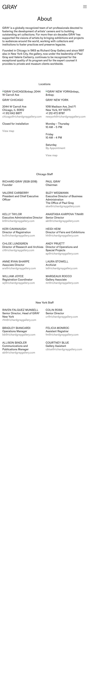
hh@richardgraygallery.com (62, 235)
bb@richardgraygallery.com (18, 335)
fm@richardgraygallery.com (62, 335)
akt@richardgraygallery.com (62, 221)
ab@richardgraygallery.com (18, 353)
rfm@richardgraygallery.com (19, 320)
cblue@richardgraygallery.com (64, 349)
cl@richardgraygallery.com (18, 250)
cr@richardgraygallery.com (62, 317)
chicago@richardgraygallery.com (22, 117)
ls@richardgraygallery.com (61, 268)
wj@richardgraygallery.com (18, 283)
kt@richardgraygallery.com (18, 221)
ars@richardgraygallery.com (19, 268)
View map (8, 131)
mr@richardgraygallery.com (62, 283)
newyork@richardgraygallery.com (66, 117)
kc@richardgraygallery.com (18, 235)
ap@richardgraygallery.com (62, 254)
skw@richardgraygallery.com (63, 206)
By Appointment (55, 148)
